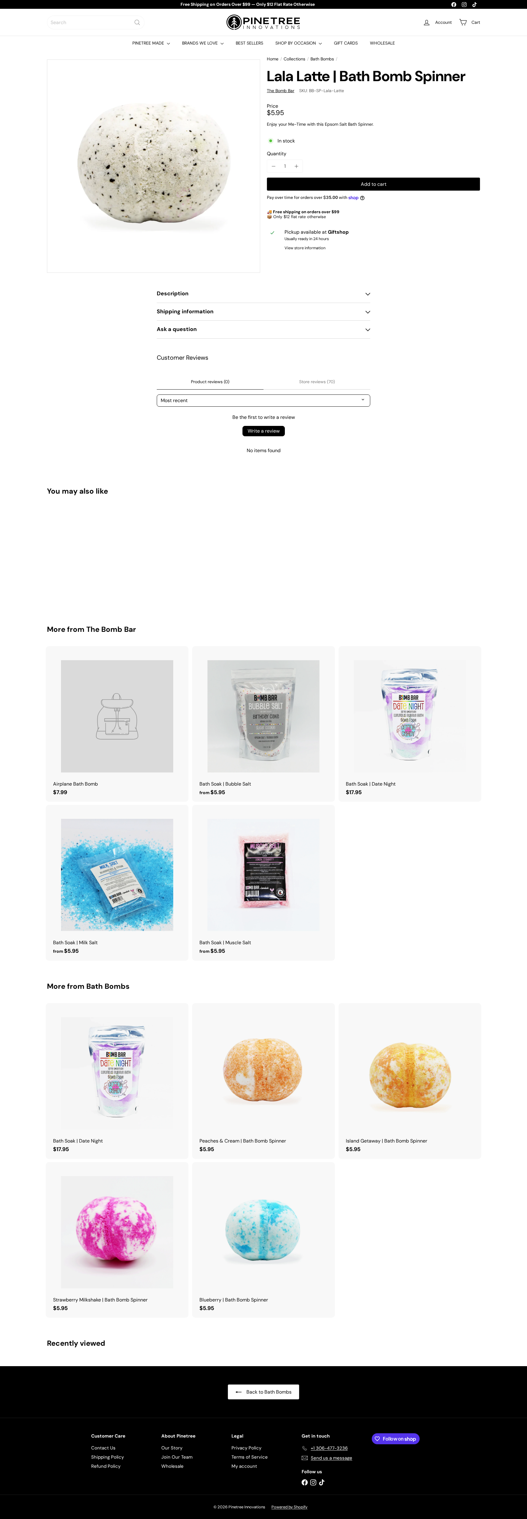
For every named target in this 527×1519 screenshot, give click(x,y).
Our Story (171, 1448)
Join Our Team (176, 1457)
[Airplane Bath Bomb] (117, 724)
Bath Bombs (322, 59)
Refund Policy (105, 1466)
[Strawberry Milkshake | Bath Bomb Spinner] (117, 1240)
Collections (294, 59)
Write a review (264, 431)
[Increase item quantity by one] (296, 166)
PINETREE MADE (148, 43)
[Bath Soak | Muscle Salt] (263, 883)
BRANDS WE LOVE (200, 43)
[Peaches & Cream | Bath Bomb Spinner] (263, 1081)
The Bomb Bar (111, 629)
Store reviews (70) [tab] (317, 381)
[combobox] (96, 22)
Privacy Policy (246, 1448)
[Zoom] (153, 166)
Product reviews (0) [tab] (210, 381)
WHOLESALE (382, 43)
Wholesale (172, 1466)
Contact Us (103, 1448)
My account (244, 1466)
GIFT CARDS (346, 43)
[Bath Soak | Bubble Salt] (263, 724)
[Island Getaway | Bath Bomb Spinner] (410, 1081)
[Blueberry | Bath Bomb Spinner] (263, 1240)
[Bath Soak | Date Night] (410, 724)
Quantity (276, 154)
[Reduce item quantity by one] (273, 166)
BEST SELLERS (249, 43)
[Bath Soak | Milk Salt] (117, 883)
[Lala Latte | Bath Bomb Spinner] (80, 556)
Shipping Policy (107, 1457)
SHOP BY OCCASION (296, 43)
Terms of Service (249, 1457)
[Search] (137, 22)
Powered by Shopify (289, 1507)
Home (272, 59)
